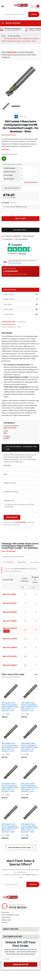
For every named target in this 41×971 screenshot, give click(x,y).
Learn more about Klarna (15, 263)
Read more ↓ (6, 149)
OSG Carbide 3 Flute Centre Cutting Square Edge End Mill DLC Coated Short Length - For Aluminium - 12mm (10, 787)
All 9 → (37, 674)
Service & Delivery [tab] (9, 327)
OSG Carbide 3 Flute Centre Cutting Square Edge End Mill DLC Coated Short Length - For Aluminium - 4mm (29, 707)
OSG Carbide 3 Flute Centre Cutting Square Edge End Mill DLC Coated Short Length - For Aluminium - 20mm (10, 828)
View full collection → (9, 551)
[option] (6, 106)
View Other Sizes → (20, 230)
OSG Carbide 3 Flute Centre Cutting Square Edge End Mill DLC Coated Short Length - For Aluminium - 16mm (29, 787)
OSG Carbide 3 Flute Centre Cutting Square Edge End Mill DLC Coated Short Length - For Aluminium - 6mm (10, 747)
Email (6, 474)
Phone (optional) (10, 483)
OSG (7, 714)
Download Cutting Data (12, 188)
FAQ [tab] (19, 327)
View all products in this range (19, 847)
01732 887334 (11, 271)
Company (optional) (11, 491)
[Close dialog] (37, 941)
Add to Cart (20, 218)
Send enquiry (12, 517)
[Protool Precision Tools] (20, 6)
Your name (7, 465)
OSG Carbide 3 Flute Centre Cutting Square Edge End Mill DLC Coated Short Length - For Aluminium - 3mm (10, 707)
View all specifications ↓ (31, 182)
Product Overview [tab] (8, 321)
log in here (11, 52)
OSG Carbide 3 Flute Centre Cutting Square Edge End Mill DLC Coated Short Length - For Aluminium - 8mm (29, 747)
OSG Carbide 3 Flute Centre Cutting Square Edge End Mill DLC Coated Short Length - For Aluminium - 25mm (29, 828)
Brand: (4, 714)
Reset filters (22, 562)
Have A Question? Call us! (17, 905)
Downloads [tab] (21, 321)
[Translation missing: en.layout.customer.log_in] (32, 6)
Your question (9, 500)
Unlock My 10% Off (20, 964)
